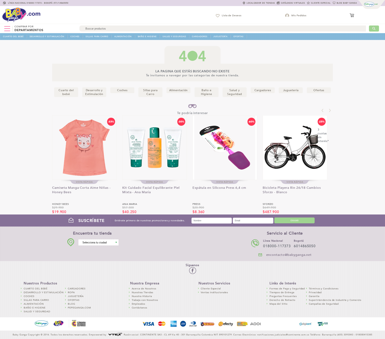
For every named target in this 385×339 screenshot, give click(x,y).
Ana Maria (129, 204)
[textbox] (222, 29)
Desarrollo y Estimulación (47, 36)
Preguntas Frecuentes (283, 296)
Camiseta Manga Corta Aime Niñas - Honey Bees (81, 189)
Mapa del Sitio (279, 303)
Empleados (138, 303)
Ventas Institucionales (214, 292)
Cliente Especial (211, 288)
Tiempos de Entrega (282, 292)
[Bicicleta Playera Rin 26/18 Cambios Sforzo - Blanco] (295, 147)
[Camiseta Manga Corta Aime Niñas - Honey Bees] (84, 147)
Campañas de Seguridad (324, 303)
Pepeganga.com (79, 307)
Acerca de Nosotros (144, 288)
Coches (75, 36)
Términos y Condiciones (323, 288)
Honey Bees (60, 204)
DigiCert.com (305, 324)
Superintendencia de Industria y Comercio (335, 300)
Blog (71, 303)
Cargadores (199, 36)
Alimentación (123, 36)
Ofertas (238, 36)
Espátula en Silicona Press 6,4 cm (219, 188)
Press (196, 204)
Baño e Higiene (147, 36)
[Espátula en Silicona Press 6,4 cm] (224, 147)
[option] (84, 164)
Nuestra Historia (142, 296)
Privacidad (315, 292)
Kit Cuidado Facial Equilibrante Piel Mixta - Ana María (151, 189)
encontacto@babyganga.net (289, 255)
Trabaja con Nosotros (145, 300)
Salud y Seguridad (174, 36)
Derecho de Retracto (282, 300)
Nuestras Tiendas (142, 292)
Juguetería (220, 36)
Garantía (314, 296)
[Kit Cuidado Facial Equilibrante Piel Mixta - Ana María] (154, 147)
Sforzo (268, 204)
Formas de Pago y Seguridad (287, 288)
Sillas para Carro (97, 36)
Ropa (71, 292)
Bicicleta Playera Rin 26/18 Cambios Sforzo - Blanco (292, 189)
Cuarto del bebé (13, 36)
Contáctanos (139, 307)
